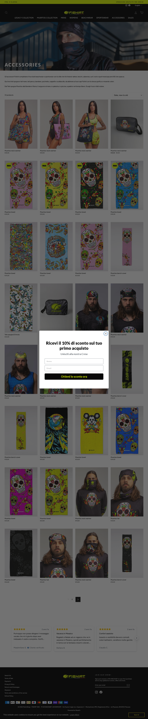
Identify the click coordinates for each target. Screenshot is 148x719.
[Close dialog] (106, 334)
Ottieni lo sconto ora (74, 376)
